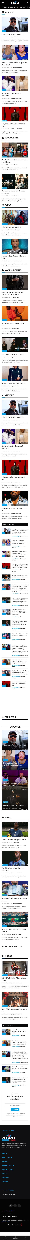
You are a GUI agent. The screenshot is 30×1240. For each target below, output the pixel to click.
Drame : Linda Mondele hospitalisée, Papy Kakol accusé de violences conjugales (20, 542)
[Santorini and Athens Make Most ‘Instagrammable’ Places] (15, 968)
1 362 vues (4, 223)
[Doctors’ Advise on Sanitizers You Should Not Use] (6, 531)
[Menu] (3, 2)
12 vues (4, 31)
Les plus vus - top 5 (9, 1025)
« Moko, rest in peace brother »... (15, 805)
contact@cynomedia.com (9, 1194)
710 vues (3, 686)
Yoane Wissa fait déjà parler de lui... (14, 840)
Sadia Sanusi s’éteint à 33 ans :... (13, 383)
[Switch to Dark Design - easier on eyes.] (25, 1237)
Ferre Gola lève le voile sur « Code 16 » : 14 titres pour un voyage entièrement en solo (19, 661)
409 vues (4, 320)
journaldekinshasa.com (10, 1216)
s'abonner (15, 1109)
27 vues (4, 59)
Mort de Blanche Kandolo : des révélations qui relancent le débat (20, 1031)
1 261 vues (3, 625)
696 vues (4, 379)
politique (21, 1115)
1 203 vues (4, 1005)
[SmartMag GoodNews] (15, 2)
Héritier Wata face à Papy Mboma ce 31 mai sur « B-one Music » (19, 1068)
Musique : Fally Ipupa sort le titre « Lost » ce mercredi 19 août (19, 683)
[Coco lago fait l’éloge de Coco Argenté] (15, 150)
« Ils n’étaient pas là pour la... (12, 227)
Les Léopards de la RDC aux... (13, 354)
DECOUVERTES (14, 7)
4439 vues (4, 187)
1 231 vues (4, 974)
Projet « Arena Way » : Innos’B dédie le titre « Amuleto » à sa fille (19, 635)
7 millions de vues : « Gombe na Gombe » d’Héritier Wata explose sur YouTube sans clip (20, 672)
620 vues (3, 602)
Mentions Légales (6, 1221)
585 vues (4, 926)
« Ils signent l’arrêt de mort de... (13, 34)
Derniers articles (8, 524)
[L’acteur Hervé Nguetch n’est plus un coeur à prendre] (15, 24)
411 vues (4, 504)
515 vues (4, 895)
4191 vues (4, 156)
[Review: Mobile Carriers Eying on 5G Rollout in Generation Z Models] (15, 740)
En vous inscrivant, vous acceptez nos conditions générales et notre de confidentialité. (15, 1115)
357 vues (4, 351)
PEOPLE (4, 7)
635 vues (4, 289)
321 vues (4, 120)
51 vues (4, 90)
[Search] (27, 2)
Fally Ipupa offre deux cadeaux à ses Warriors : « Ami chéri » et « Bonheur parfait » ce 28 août (20, 566)
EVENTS (23, 7)
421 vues (3, 613)
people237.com (7, 1214)
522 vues (4, 252)
